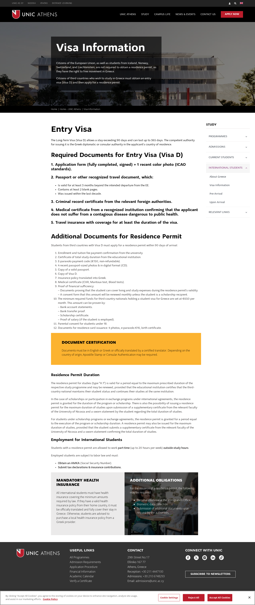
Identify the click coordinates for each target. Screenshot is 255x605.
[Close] (249, 597)
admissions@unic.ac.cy (150, 581)
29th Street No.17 (138, 557)
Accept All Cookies (219, 597)
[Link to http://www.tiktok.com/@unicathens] (221, 557)
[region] (127, 598)
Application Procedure (83, 567)
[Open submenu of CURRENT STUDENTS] (247, 157)
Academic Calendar (82, 576)
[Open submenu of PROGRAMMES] (247, 136)
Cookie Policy (50, 599)
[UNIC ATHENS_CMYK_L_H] (34, 11)
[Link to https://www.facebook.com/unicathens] (188, 557)
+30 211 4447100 (152, 571)
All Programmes (79, 557)
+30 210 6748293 (154, 576)
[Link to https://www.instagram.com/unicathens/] (204, 557)
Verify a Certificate (81, 581)
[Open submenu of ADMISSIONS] (247, 147)
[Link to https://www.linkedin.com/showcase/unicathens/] (213, 557)
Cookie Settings (169, 597)
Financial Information (82, 571)
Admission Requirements (85, 562)
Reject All (193, 597)
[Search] (233, 3)
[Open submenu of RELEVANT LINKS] (247, 212)
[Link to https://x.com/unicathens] (196, 557)
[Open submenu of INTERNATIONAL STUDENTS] (247, 168)
